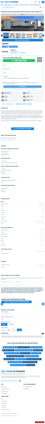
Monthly (4, 324)
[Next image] (43, 35)
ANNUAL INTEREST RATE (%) (7, 316)
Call (19, 61)
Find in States (4, 393)
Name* (4, 65)
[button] (39, 2)
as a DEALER (26, 389)
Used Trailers (4, 403)
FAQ (2, 399)
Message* (5, 76)
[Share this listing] (43, 7)
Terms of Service (31, 88)
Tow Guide (3, 405)
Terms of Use (10, 413)
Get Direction (23, 52)
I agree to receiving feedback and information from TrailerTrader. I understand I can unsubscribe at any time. (22, 83)
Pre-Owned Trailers (5, 389)
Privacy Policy (24, 88)
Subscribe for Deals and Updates (10, 380)
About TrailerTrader (5, 409)
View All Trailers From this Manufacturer (16, 301)
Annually (11, 324)
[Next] (43, 304)
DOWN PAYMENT (4, 311)
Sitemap (15, 413)
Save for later (14, 46)
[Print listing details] (40, 7)
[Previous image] (2, 35)
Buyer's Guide (4, 401)
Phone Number (6, 69)
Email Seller (22, 86)
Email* (4, 72)
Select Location (13, 52)
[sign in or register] (43, 2)
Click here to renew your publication (22, 40)
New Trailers (4, 386)
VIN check (3, 407)
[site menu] (35, 2)
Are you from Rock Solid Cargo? (8, 140)
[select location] (39, 2)
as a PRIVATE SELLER (27, 386)
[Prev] (2, 304)
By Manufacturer (4, 391)
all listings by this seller (23, 128)
